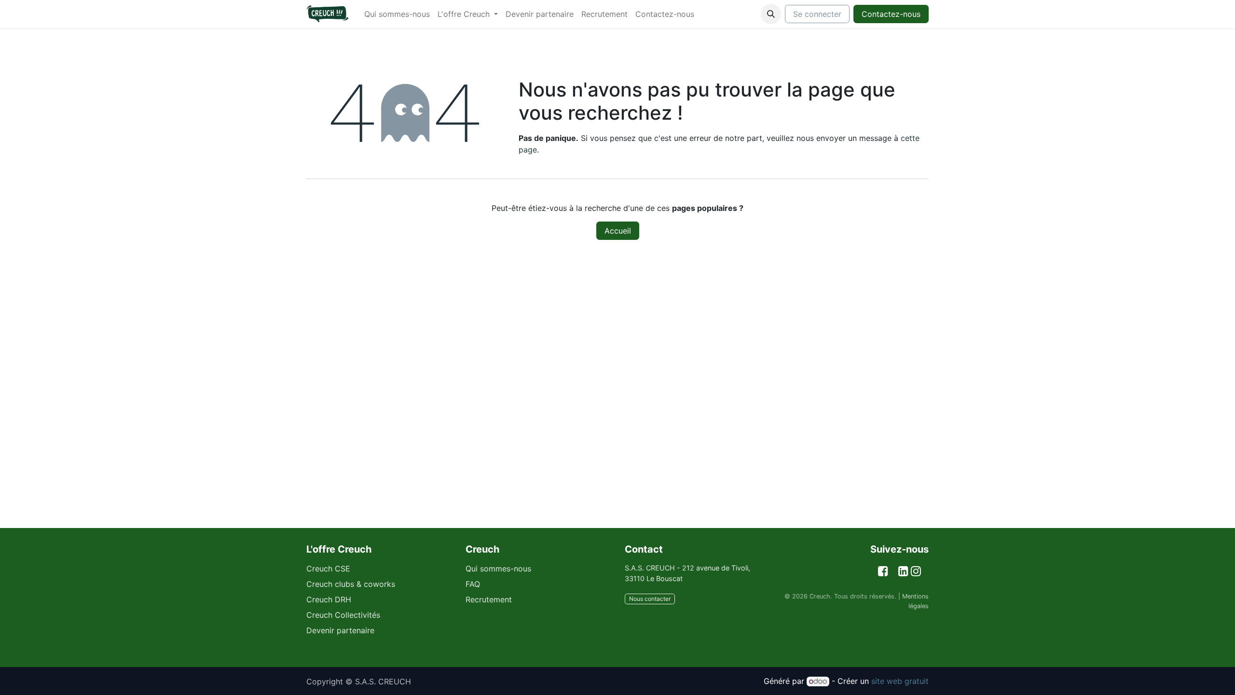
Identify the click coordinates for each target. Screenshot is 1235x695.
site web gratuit (900, 681)
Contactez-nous (891, 14)
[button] (771, 14)
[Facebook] (883, 571)
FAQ (473, 584)
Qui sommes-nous (498, 568)
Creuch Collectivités (343, 615)
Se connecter (817, 14)
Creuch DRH (328, 599)
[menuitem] (397, 14)
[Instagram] (916, 571)
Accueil (617, 231)
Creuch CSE (328, 568)
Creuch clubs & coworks (350, 584)
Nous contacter (650, 598)
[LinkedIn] (903, 571)
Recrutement (489, 599)
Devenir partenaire (340, 630)
